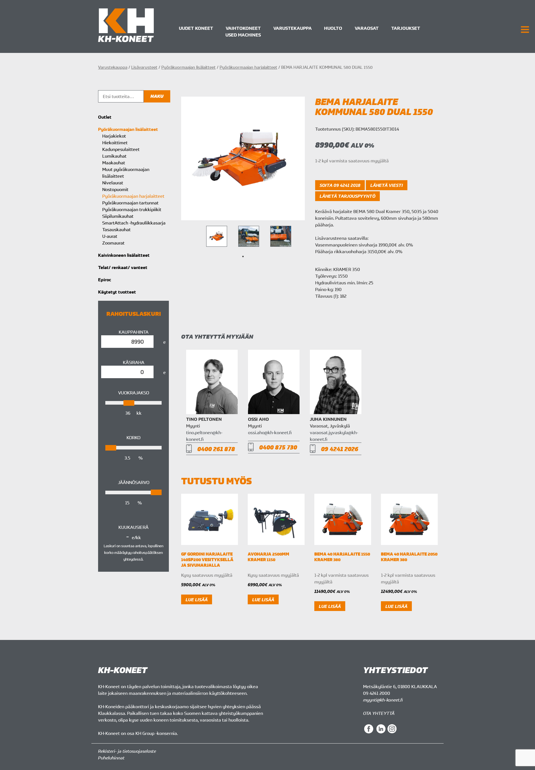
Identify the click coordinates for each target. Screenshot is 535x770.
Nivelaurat (112, 182)
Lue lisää (197, 599)
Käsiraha (133, 362)
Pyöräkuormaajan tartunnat (130, 203)
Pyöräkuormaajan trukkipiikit (131, 209)
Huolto (333, 28)
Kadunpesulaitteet (121, 149)
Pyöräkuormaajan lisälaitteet (188, 67)
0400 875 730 (278, 447)
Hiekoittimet (115, 142)
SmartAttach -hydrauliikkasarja (134, 223)
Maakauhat (113, 162)
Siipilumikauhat (117, 216)
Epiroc (104, 279)
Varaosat (367, 28)
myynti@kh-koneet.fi (383, 700)
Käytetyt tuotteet (117, 292)
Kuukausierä (133, 527)
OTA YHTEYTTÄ (379, 713)
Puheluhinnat (111, 758)
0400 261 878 (216, 449)
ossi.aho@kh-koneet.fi (270, 432)
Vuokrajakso (133, 392)
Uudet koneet (196, 28)
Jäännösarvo (133, 482)
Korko (133, 437)
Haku (157, 96)
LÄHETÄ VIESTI (386, 185)
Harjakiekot (114, 136)
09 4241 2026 (339, 449)
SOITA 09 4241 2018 (340, 185)
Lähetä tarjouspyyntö (347, 196)
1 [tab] (243, 256)
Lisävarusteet (144, 67)
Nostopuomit (115, 189)
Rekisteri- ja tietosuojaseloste (127, 751)
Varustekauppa (292, 28)
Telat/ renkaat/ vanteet (122, 267)
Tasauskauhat (116, 229)
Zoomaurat (113, 243)
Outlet (104, 117)
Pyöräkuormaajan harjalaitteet (248, 67)
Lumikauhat (114, 156)
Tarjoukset (405, 28)
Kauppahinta (134, 332)
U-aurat (109, 236)
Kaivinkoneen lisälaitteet (124, 255)
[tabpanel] (217, 236)
